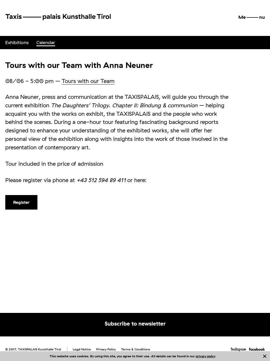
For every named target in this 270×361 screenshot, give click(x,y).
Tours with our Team (88, 80)
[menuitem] (16, 42)
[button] (251, 17)
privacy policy (205, 356)
